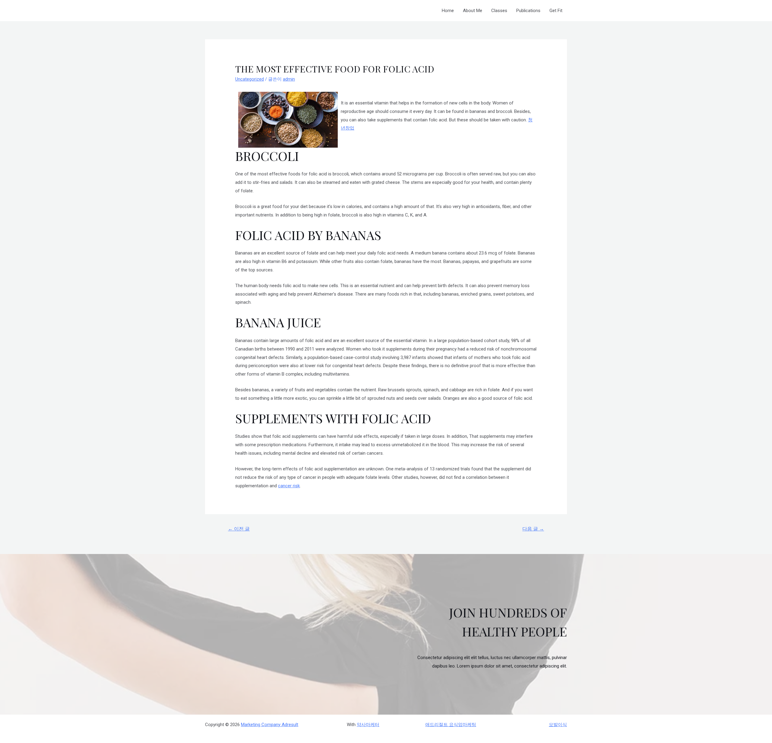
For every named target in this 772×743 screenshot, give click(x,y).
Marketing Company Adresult (269, 724)
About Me (472, 10)
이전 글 (239, 529)
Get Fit (555, 10)
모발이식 (558, 724)
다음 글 (533, 529)
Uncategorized (249, 79)
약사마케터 (368, 724)
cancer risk (289, 485)
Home (448, 10)
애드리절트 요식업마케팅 (450, 724)
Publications (528, 10)
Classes (499, 10)
